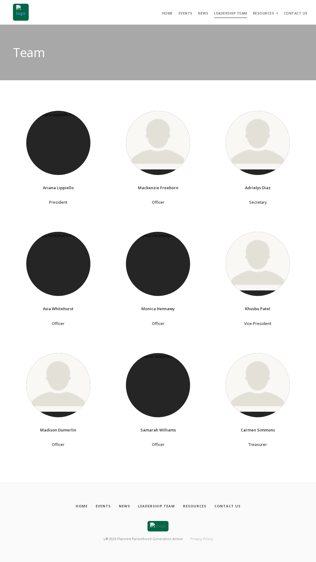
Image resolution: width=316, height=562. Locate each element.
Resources (263, 13)
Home (167, 13)
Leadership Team (230, 13)
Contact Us (296, 13)
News (203, 13)
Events (186, 13)
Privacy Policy (201, 538)
